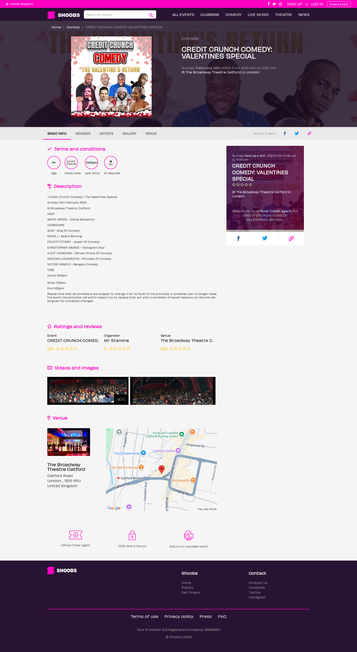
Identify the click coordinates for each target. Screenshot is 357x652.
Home (56, 27)
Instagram (257, 597)
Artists (106, 133)
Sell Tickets (191, 592)
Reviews (83, 133)
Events (187, 587)
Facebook (257, 587)
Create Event (339, 4)
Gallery (129, 133)
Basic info (57, 133)
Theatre (283, 14)
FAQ (222, 616)
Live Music (258, 14)
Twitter (255, 592)
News (303, 14)
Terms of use (144, 616)
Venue (151, 133)
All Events (183, 14)
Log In (317, 4)
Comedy (233, 14)
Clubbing (209, 14)
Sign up (294, 4)
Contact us (258, 583)
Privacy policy (178, 616)
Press (206, 616)
